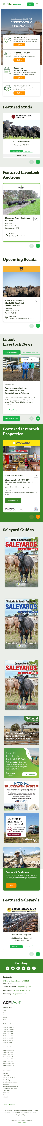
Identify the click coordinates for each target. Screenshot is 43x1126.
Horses (5, 1017)
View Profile (16, 151)
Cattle (4, 1010)
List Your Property (26, 1112)
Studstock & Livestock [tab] (30, 352)
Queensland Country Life (10, 1088)
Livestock (12, 1105)
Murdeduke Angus (21, 141)
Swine (4, 1019)
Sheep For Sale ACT (8, 1065)
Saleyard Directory (21, 86)
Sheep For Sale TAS (8, 1063)
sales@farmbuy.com (19, 994)
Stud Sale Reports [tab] (11, 352)
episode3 (5, 1097)
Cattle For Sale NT (8, 1038)
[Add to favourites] (35, 219)
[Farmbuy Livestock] (12, 4)
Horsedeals (6, 1084)
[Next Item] (38, 162)
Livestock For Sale (21, 52)
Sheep (5, 1012)
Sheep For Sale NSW (8, 1050)
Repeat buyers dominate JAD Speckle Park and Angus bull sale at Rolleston (17, 390)
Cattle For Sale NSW (8, 1027)
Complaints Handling (26, 1110)
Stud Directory (20, 37)
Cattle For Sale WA (8, 1036)
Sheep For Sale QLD (8, 1052)
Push (24, 1122)
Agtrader (5, 1073)
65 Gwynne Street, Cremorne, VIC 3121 (16, 981)
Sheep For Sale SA (8, 1056)
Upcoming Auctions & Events (21, 69)
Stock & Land (6, 1092)
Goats (4, 1015)
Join (30, 4)
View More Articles (11, 418)
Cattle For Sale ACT (8, 1042)
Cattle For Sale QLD (8, 1029)
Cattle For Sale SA (8, 1033)
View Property (13, 500)
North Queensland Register (10, 1086)
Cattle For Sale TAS (8, 1040)
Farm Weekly (6, 1080)
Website (19, 1122)
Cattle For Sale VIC (8, 1031)
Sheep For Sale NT (8, 1061)
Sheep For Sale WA (8, 1059)
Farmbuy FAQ (16, 1112)
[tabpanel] (21, 389)
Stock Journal (6, 1090)
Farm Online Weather (9, 1077)
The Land (5, 1095)
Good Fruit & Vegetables (10, 1082)
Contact (28, 151)
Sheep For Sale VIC (8, 1054)
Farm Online (6, 1075)
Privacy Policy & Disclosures (12, 1110)
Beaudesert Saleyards (21, 934)
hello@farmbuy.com (24, 987)
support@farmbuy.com (22, 990)
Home (5, 1105)
